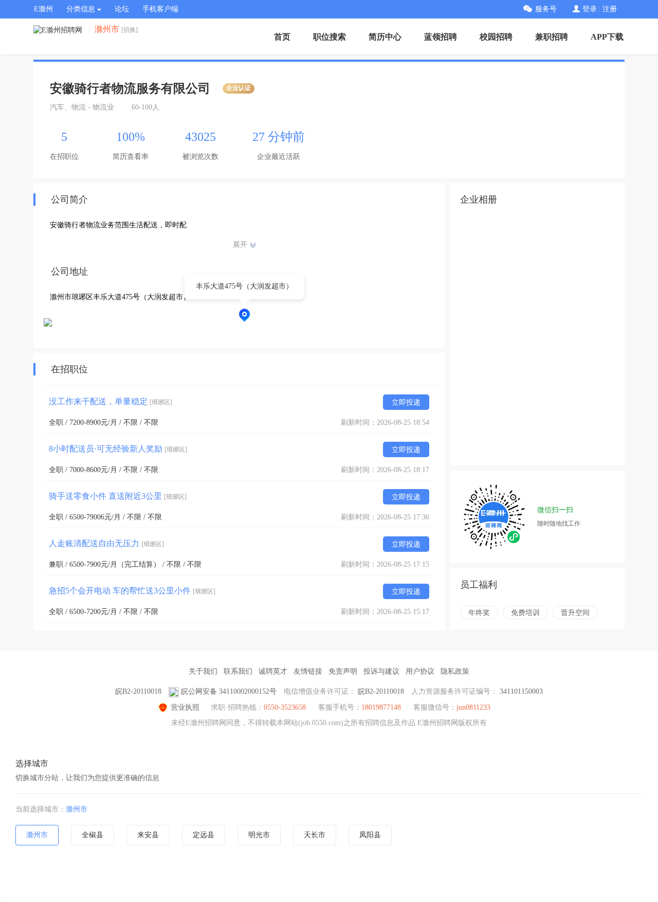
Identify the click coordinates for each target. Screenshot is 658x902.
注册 (609, 9)
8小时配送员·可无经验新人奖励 (118, 448)
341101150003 (521, 691)
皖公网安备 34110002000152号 (229, 691)
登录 (589, 9)
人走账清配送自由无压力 (106, 543)
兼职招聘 (551, 36)
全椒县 (92, 835)
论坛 (122, 9)
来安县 (148, 835)
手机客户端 (160, 9)
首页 (282, 36)
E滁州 (43, 9)
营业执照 (185, 707)
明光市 (259, 835)
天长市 (314, 835)
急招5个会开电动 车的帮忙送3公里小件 (132, 590)
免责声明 (342, 671)
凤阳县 (370, 835)
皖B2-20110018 (138, 691)
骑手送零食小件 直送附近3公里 (118, 496)
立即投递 (406, 402)
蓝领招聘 (440, 36)
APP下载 (607, 36)
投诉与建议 (381, 671)
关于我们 (203, 671)
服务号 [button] (546, 9)
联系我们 (238, 671)
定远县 (203, 835)
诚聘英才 (273, 671)
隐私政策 (455, 671)
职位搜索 (329, 36)
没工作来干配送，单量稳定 (110, 401)
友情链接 (308, 671)
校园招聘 (496, 36)
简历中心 (385, 36)
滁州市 (76, 809)
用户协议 (420, 671)
